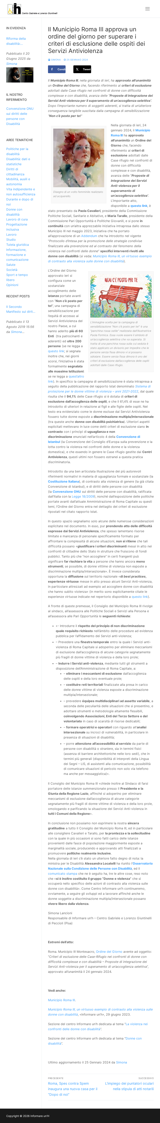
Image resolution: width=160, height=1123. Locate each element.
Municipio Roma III (61, 1000)
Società (11, 270)
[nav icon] (147, 9)
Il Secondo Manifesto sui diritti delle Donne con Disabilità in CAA (20, 309)
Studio (11, 239)
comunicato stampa (62, 873)
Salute (10, 265)
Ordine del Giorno (109, 952)
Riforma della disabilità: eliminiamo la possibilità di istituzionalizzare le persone (20, 41)
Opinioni (12, 285)
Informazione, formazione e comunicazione (17, 255)
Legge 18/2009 (83, 496)
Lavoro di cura (17, 219)
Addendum (89, 236)
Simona (56, 59)
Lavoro (11, 234)
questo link (56, 351)
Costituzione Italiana (63, 481)
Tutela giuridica (17, 245)
